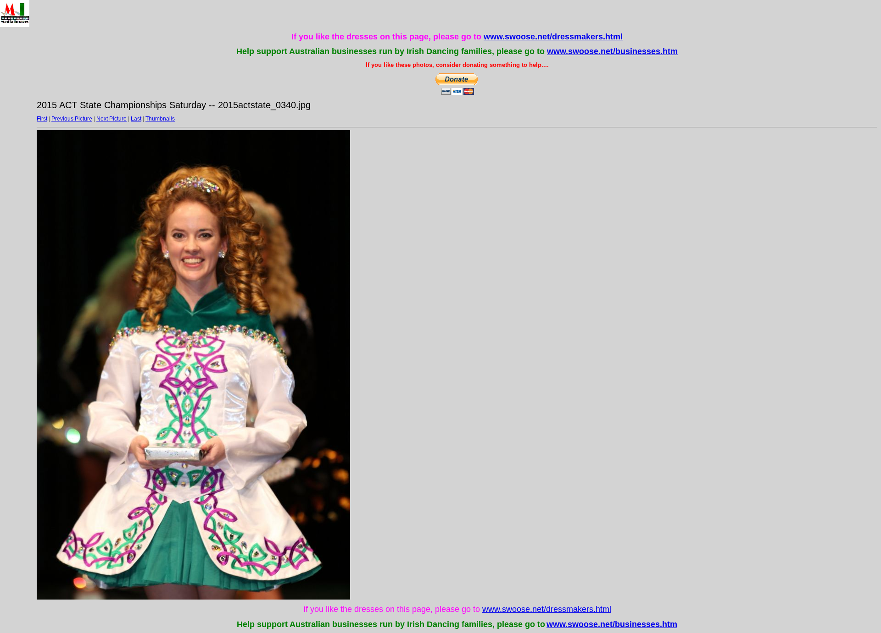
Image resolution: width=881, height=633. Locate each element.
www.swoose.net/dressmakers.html (553, 36)
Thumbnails (160, 119)
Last (136, 119)
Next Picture (111, 119)
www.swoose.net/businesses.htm (612, 51)
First (42, 119)
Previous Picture (71, 119)
